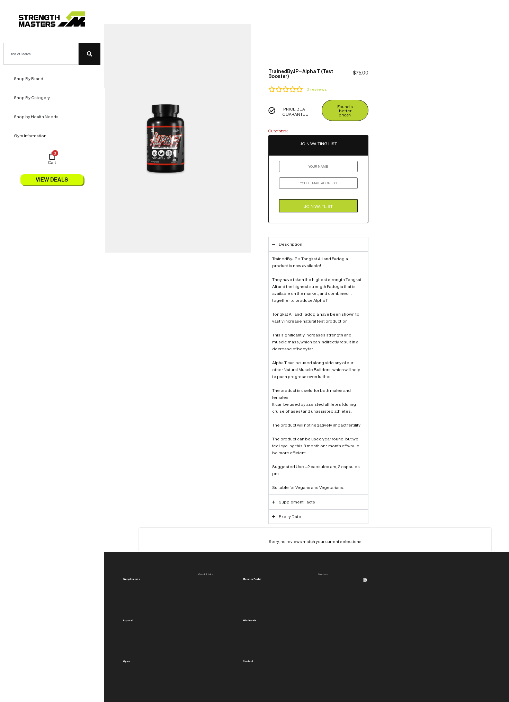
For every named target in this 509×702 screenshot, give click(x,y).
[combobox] (41, 54)
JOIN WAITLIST (318, 206)
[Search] (89, 54)
